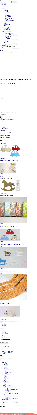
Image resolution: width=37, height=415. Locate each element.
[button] (0, 0)
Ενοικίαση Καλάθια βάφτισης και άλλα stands (11, 35)
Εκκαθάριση (4, 111)
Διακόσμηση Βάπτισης (8, 392)
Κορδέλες (6, 19)
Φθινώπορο (5, 13)
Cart (2, 410)
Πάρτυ (5, 26)
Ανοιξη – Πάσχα (6, 10)
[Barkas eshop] (3, 6)
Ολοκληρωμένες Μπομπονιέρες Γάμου (11, 396)
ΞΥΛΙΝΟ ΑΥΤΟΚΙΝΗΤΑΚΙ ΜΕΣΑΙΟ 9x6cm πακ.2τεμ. (10, 244)
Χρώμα (1, 98)
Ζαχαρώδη (6, 41)
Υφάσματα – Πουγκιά (8, 18)
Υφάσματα (6, 12)
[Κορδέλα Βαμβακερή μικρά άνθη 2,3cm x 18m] (13, 222)
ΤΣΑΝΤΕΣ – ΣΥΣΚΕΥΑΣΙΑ (6, 27)
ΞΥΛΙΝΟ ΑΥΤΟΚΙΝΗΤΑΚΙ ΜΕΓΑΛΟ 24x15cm (9, 160)
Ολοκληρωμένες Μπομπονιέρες (11, 34)
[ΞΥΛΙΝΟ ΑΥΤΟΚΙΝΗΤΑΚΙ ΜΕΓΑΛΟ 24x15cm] (10, 156)
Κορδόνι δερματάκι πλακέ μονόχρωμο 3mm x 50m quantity (8, 112)
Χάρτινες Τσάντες (6, 28)
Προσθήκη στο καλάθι (3, 114)
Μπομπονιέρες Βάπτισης (9, 33)
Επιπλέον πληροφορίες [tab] (5, 128)
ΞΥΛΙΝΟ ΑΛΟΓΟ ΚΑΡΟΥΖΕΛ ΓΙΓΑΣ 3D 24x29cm (9, 321)
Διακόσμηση (5, 23)
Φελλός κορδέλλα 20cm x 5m (5, 303)
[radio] (5, 85)
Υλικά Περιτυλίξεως (7, 29)
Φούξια (10, 140)
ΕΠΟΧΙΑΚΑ (4, 362)
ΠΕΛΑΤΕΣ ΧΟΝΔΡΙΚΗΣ (5, 45)
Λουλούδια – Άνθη (6, 22)
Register (3, 50)
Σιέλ (4, 140)
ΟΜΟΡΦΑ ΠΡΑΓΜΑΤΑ (5, 21)
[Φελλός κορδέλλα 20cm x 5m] (13, 299)
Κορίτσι (8, 38)
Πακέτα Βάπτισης (8, 36)
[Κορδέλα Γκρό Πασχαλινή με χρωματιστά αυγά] (8, 172)
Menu (2, 408)
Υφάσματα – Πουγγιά (7, 24)
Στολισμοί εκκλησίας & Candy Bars (12, 39)
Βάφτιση (5, 32)
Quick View (1, 173)
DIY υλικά (8, 388)
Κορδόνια (4, 119)
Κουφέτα (5, 40)
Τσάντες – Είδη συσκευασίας (9, 20)
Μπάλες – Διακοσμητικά (8, 15)
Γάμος (4, 42)
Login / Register (2, 404)
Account (3, 409)
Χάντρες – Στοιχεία (6, 375)
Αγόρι (8, 37)
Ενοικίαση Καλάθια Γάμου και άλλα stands (11, 44)
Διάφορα (5, 25)
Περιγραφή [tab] (3, 127)
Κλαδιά (6, 371)
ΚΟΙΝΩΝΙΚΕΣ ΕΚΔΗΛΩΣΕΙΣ (6, 31)
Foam (6, 370)
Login (1, 50)
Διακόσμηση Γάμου (8, 397)
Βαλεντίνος (5, 9)
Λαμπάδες (6, 11)
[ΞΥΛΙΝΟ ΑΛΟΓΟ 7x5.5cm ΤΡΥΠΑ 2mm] (13, 267)
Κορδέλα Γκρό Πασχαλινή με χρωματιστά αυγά (9, 176)
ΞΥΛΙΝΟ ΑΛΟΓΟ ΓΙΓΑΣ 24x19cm (6, 195)
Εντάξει (24, 414)
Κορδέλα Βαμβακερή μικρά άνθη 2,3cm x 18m (8, 226)
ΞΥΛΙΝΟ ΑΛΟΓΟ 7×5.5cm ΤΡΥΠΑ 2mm (7, 271)
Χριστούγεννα (6, 14)
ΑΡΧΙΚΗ (3, 8)
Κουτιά (5, 383)
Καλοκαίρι (5, 366)
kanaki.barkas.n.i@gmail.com (4, 343)
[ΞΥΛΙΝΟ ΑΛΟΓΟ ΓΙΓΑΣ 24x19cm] (10, 191)
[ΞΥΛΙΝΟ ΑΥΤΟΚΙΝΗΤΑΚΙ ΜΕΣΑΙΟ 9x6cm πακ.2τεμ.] (10, 240)
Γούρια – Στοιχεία (8, 16)
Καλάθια (5, 384)
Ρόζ (3, 140)
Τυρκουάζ (7, 140)
